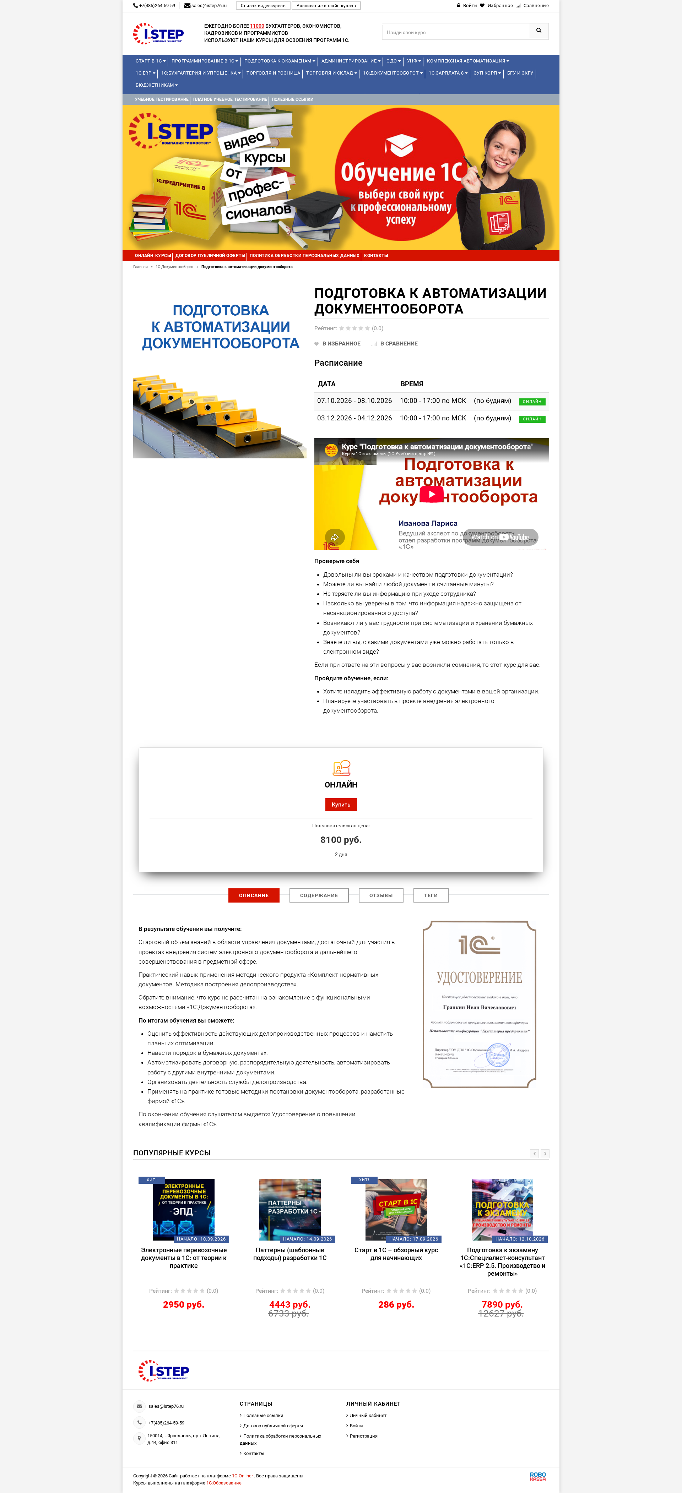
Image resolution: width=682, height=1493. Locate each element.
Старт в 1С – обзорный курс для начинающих (394, 1254)
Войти (356, 1425)
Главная (143, 267)
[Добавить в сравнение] (192, 1183)
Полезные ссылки (263, 1415)
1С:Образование (224, 1483)
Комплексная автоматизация (467, 61)
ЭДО (392, 61)
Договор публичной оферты (273, 1425)
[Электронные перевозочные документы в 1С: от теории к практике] (182, 1209)
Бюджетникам (155, 85)
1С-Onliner (243, 1475)
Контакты (253, 1453)
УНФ (412, 61)
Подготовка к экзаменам (278, 61)
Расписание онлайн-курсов (326, 5)
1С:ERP (144, 73)
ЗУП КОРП (486, 73)
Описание (254, 895)
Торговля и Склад (330, 73)
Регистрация (364, 1436)
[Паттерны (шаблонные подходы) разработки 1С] (288, 1209)
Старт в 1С (149, 61)
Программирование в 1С (204, 61)
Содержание (319, 895)
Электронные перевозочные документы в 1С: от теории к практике (182, 1257)
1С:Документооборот (391, 73)
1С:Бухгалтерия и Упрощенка (199, 73)
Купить (341, 804)
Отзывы (381, 895)
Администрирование (349, 61)
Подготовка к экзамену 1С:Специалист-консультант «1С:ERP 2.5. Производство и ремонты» (500, 1261)
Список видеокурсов (263, 5)
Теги (431, 895)
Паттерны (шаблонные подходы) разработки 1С (288, 1254)
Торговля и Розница (273, 73)
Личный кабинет (368, 1415)
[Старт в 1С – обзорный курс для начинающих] (394, 1209)
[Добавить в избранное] (170, 1183)
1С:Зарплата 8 (447, 73)
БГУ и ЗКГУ (520, 73)
